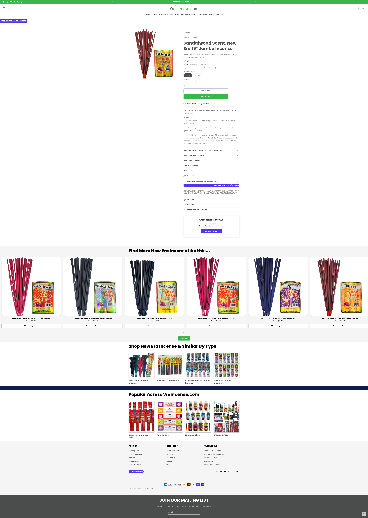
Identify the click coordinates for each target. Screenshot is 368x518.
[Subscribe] (200, 512)
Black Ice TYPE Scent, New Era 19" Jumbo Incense (93, 318)
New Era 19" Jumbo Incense (138, 381)
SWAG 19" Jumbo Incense (222, 381)
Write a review (211, 231)
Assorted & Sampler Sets (139, 436)
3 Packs (199, 75)
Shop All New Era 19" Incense (13, 21)
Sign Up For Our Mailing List (214, 454)
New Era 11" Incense (167, 380)
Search (169, 461)
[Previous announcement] (112, 2)
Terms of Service (135, 465)
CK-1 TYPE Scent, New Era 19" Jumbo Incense (278, 318)
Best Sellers (163, 435)
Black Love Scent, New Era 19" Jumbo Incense (154, 318)
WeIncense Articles (211, 458)
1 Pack (188, 75)
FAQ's (168, 465)
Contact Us (170, 458)
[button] (4, 7)
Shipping (187, 64)
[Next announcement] (256, 2)
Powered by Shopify (147, 488)
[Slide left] (180, 333)
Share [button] (187, 32)
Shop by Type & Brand (212, 451)
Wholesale (132, 458)
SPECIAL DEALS (221, 435)
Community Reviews (174, 451)
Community (208, 461)
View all (184, 338)
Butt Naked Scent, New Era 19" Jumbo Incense (216, 318)
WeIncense (137, 488)
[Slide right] (188, 333)
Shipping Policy (134, 451)
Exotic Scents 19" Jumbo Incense (197, 381)
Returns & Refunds (136, 454)
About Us (169, 454)
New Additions (192, 435)
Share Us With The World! (213, 465)
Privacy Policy (134, 461)
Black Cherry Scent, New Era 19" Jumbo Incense (31, 318)
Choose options (31, 326)
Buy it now (205, 96)
